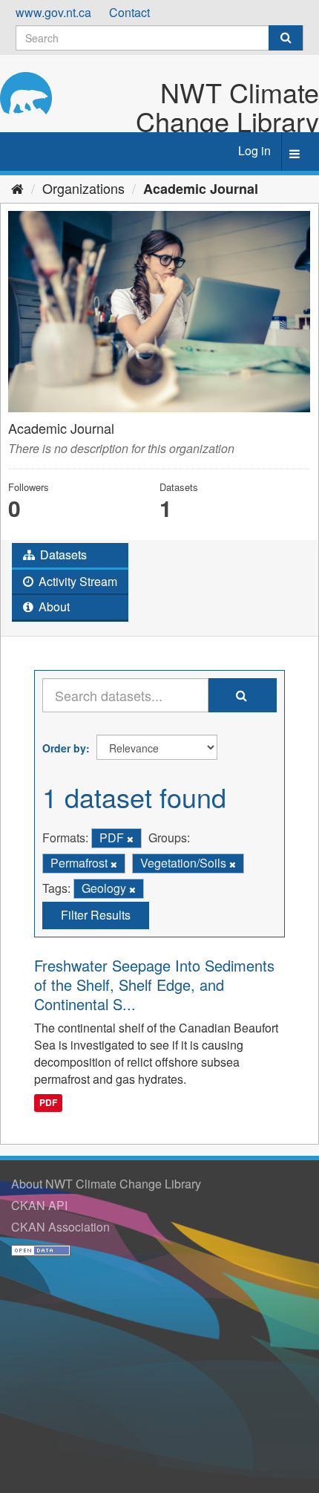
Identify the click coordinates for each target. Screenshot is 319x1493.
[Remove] (130, 839)
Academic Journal (200, 188)
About (53, 606)
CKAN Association (60, 1226)
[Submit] (286, 38)
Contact (129, 12)
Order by (64, 748)
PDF (48, 1102)
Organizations (83, 188)
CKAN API (39, 1205)
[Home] (17, 188)
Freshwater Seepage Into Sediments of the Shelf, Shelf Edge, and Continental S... (154, 984)
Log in (254, 150)
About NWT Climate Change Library (106, 1183)
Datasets (62, 554)
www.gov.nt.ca (53, 12)
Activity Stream (76, 581)
